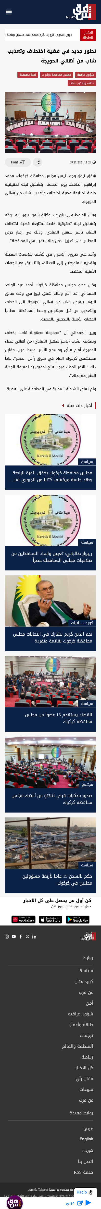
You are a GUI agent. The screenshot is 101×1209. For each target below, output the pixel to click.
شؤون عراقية (85, 74)
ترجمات (86, 1035)
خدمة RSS (83, 1172)
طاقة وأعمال (80, 1025)
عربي (88, 1129)
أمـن (89, 1003)
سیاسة (86, 971)
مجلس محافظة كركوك (56, 74)
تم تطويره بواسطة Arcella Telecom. (50, 1189)
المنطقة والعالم (77, 1046)
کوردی (87, 1150)
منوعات (86, 1089)
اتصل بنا (85, 1161)
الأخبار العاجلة (88, 35)
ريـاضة (87, 1057)
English (86, 1140)
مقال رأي (84, 1078)
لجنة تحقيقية (27, 74)
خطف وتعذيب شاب (82, 83)
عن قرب (86, 992)
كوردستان (84, 981)
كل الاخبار (84, 1068)
